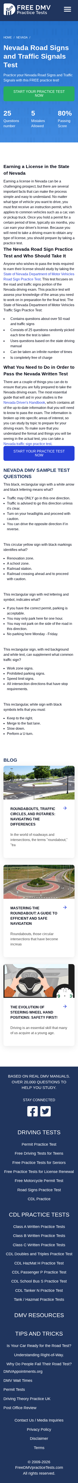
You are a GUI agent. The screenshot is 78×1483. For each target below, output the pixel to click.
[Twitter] (45, 1115)
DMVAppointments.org (22, 1371)
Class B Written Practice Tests (39, 1236)
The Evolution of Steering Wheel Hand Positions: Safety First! (39, 1005)
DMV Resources (39, 1315)
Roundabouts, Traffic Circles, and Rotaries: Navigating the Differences (39, 812)
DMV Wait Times (17, 1380)
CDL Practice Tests (39, 1215)
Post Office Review (19, 1408)
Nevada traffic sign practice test (27, 444)
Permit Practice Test (39, 1144)
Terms (39, 1448)
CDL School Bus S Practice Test (39, 1281)
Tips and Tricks (39, 1334)
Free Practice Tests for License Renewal (39, 1172)
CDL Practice (39, 1199)
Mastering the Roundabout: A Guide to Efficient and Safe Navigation (39, 911)
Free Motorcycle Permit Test (39, 1181)
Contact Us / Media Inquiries (39, 1420)
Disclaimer (39, 1438)
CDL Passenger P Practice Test (39, 1272)
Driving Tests (39, 1132)
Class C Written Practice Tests (39, 1245)
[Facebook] (33, 1115)
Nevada (22, 37)
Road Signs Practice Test (39, 1190)
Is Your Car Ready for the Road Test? (39, 1346)
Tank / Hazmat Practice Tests (39, 1299)
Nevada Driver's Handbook (24, 402)
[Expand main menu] (67, 9)
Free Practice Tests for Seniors (39, 1162)
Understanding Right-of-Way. (39, 1355)
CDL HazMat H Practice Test (39, 1263)
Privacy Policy (39, 1429)
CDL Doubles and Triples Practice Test (39, 1254)
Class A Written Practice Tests (39, 1227)
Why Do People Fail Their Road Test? (39, 1364)
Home (7, 37)
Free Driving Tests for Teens (39, 1153)
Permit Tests (14, 1389)
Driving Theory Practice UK (26, 1399)
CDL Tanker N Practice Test (39, 1290)
